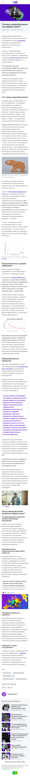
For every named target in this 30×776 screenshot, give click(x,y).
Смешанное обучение (18, 673)
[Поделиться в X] (6, 687)
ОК (15, 773)
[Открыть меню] (2, 2)
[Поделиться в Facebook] (3, 687)
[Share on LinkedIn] (8, 687)
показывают (21, 40)
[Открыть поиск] (27, 2)
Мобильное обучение (21, 679)
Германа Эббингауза (18, 277)
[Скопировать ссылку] (11, 687)
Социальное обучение (16, 710)
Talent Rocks (12, 694)
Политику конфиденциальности (10, 768)
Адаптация (13, 740)
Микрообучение (6, 29)
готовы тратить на (15, 58)
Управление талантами (8, 679)
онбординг (22, 653)
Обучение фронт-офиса (9, 675)
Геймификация (14, 748)
